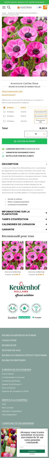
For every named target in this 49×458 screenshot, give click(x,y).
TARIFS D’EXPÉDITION (15, 219)
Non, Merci (32, 454)
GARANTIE (8, 229)
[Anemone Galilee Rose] (12, 255)
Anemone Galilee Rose (13, 272)
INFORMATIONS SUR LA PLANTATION (16, 213)
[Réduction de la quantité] (27, 134)
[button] (44, 49)
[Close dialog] (46, 430)
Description (10, 164)
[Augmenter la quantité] (44, 134)
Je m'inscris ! (32, 451)
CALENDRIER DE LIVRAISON (18, 224)
